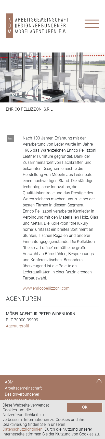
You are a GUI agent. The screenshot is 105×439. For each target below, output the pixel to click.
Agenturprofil (17, 326)
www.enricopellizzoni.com (46, 288)
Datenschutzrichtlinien (23, 429)
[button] (8, 77)
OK (84, 407)
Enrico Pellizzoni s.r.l (29, 109)
